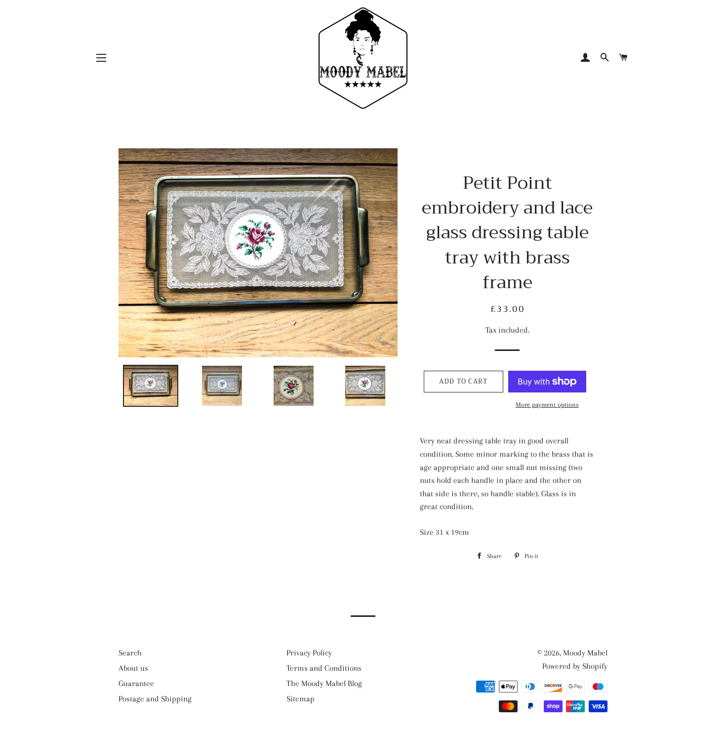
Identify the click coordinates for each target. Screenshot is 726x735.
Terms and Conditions (324, 668)
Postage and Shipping (155, 698)
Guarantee (136, 683)
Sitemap (300, 698)
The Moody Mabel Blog (324, 683)
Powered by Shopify (574, 666)
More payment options (547, 404)
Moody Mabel (585, 652)
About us (133, 668)
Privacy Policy (309, 652)
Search (130, 652)
